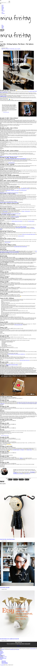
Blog (0, 654)
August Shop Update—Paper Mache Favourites (7, 539)
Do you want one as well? (4, 435)
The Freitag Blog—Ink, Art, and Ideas (14, 48)
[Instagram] (1, 30)
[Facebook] (0, 30)
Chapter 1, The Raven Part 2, (26, 211)
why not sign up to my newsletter (18, 473)
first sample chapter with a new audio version (20, 246)
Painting (1, 659)
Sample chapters (2, 655)
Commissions (2, 652)
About (3, 28)
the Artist (17, 649)
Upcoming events (12, 649)
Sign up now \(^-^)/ (18, 646)
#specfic (12, 156)
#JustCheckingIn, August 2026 (4, 587)
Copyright (2, 664)
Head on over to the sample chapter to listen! (28, 234)
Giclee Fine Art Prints (3, 658)
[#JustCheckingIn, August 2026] (17, 585)
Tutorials (1, 653)
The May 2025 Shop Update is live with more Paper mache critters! (10, 213)
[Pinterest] (2, 30)
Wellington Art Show (3, 96)
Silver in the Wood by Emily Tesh (24, 360)
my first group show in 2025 (18, 324)
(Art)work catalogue (33, 648)
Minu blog (2, 649)
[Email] (3, 481)
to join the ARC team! (11, 162)
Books (3, 25)
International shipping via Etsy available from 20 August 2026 (9, 638)
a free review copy (27, 473)
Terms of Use (4, 660)
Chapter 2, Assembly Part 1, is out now (23, 188)
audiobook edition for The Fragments (17, 221)
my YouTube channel (23, 190)
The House (15, 472)
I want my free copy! (6, 112)
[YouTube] (3, 30)
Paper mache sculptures (3, 656)
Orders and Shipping (5, 663)
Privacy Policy (4, 661)
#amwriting (1, 156)
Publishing (7, 48)
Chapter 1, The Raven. (23, 226)
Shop (2, 27)
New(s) (3, 26)
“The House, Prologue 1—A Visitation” (18, 449)
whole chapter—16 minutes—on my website (12, 190)
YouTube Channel (29, 449)
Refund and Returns (5, 662)
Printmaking (1, 657)
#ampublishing (9, 156)
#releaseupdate (16, 156)
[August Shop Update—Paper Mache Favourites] (17, 537)
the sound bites (5, 211)
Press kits (1, 651)
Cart (2, 12)
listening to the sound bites (15, 216)
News (5, 48)
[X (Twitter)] (1, 481)
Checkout (3, 13)
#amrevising (5, 156)
